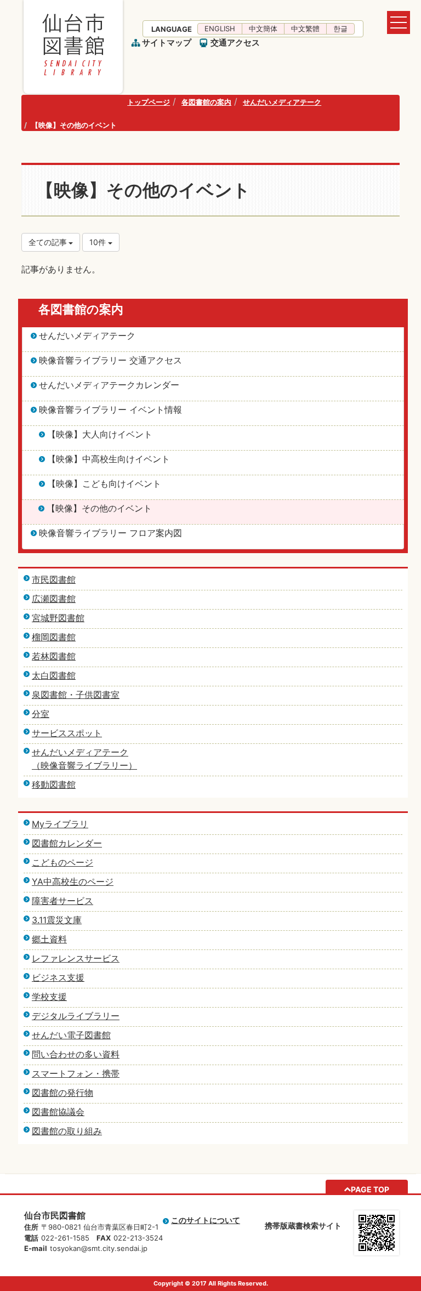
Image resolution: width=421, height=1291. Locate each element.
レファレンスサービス (76, 958)
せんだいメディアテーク (282, 102)
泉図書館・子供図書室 (76, 694)
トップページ (148, 102)
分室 (40, 713)
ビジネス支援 (58, 977)
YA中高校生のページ (72, 881)
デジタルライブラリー (76, 1015)
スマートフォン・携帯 (76, 1073)
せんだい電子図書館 (71, 1035)
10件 (98, 242)
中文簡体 (263, 28)
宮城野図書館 (58, 617)
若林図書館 (54, 656)
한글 (340, 28)
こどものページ (62, 862)
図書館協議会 (58, 1111)
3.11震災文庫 (57, 919)
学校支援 (49, 996)
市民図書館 (54, 579)
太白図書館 (54, 675)
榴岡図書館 (54, 637)
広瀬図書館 (54, 598)
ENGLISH (219, 28)
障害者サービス (62, 900)
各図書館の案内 (206, 102)
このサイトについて (205, 1220)
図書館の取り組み (67, 1130)
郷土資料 (49, 939)
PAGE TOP (370, 1189)
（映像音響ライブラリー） (84, 765)
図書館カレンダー (67, 843)
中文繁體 (305, 28)
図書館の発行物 (62, 1092)
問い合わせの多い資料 (76, 1054)
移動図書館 (54, 784)
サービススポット (67, 732)
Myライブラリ (60, 823)
